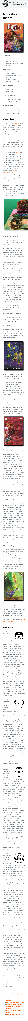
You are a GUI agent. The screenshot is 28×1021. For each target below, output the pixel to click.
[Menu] (25, 3)
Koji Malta (18, 152)
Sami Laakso (14, 172)
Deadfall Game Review (13, 1014)
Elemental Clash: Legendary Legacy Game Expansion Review (14, 1006)
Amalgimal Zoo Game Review (15, 1002)
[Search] (22, 3)
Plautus (17, 123)
